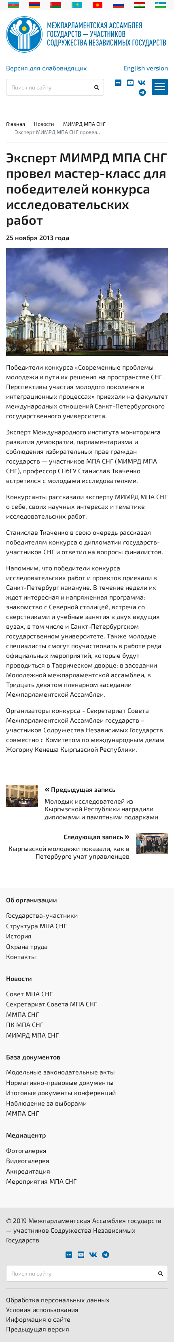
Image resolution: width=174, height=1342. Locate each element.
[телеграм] (142, 92)
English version (145, 68)
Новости (44, 124)
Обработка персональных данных (58, 1300)
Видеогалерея (27, 1160)
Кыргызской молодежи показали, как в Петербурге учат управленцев (68, 852)
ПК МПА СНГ (24, 1024)
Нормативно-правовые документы (60, 1082)
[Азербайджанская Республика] (13, 4)
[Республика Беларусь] (55, 4)
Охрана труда (27, 946)
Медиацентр (26, 1135)
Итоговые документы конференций (61, 1092)
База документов (33, 1057)
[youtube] (130, 83)
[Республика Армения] (34, 4)
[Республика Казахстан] (77, 4)
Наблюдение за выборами (46, 1103)
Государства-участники (42, 915)
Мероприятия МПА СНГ (41, 1181)
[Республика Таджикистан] (139, 4)
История (19, 936)
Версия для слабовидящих (46, 68)
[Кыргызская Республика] (98, 4)
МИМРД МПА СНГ (84, 124)
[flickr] (118, 83)
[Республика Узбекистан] (160, 4)
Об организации (31, 900)
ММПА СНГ (22, 1014)
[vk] (142, 83)
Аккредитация (28, 1171)
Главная (15, 124)
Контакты (21, 956)
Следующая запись (94, 836)
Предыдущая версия (37, 1329)
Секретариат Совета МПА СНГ (51, 1004)
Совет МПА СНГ (29, 993)
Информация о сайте (38, 1319)
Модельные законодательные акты (60, 1072)
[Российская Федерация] (118, 4)
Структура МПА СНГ (36, 925)
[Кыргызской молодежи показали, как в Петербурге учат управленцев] (148, 843)
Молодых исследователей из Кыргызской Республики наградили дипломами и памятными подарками (101, 808)
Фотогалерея (26, 1150)
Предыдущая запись (82, 789)
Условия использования (42, 1309)
